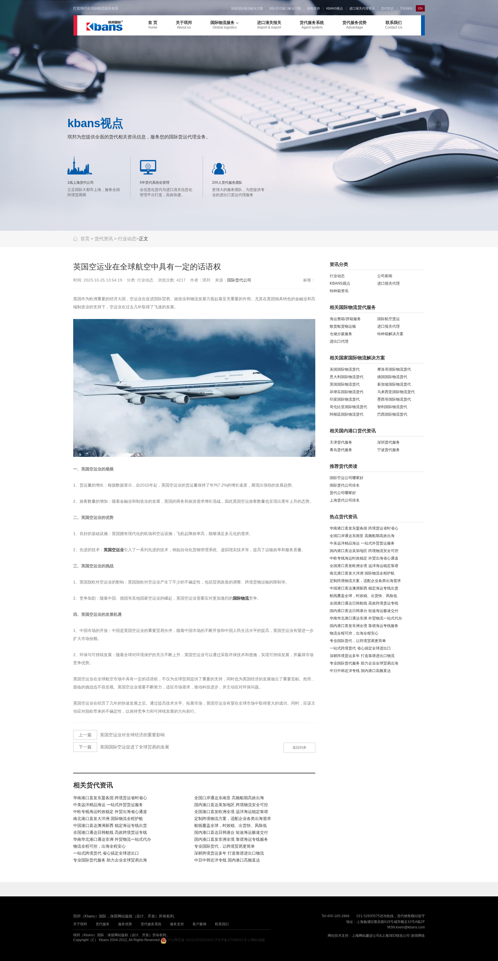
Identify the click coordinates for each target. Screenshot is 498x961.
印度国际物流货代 (345, 399)
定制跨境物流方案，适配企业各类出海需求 (232, 818)
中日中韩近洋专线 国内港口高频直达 (227, 860)
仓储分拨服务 (341, 334)
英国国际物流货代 (345, 384)
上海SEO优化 (392, 936)
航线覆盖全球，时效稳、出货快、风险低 (230, 825)
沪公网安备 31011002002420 (190, 940)
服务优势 (125, 924)
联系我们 (393, 24)
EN (420, 8)
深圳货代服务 (388, 442)
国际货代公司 (239, 280)
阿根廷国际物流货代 (346, 414)
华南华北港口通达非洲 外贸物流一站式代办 (112, 839)
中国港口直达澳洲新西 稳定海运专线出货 (110, 825)
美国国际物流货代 (345, 369)
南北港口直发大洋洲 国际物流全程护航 (108, 818)
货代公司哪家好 (343, 493)
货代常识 (387, 8)
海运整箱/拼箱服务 (345, 319)
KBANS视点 (334, 8)
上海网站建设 (362, 936)
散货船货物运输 (343, 326)
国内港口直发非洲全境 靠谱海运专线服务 (231, 839)
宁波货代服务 (388, 450)
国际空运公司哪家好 (346, 478)
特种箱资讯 (339, 291)
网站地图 (258, 940)
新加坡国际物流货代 (394, 384)
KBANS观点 (340, 283)
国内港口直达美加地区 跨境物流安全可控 (231, 804)
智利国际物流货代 (392, 407)
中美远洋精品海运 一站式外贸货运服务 (108, 804)
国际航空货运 (388, 319)
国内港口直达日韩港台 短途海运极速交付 (231, 832)
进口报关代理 (388, 283)
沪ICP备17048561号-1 (232, 940)
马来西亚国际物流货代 (396, 392)
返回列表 (299, 748)
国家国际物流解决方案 (247, 8)
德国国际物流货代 (392, 377)
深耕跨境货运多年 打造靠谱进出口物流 (229, 853)
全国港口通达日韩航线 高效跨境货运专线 (110, 832)
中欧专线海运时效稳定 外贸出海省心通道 (110, 811)
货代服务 (103, 924)
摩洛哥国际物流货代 (394, 369)
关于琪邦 (184, 24)
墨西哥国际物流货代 (394, 399)
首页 (85, 238)
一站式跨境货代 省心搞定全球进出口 (106, 853)
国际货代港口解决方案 (285, 8)
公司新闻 (384, 276)
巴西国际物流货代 (392, 414)
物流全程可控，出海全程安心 (99, 846)
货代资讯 (104, 238)
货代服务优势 (354, 24)
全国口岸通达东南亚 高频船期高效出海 (229, 797)
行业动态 (127, 238)
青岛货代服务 (341, 450)
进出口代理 (339, 341)
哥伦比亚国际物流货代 (348, 407)
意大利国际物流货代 (346, 377)
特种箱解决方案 (390, 334)
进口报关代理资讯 (362, 8)
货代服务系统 (312, 24)
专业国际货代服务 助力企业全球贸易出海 (110, 860)
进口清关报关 (269, 24)
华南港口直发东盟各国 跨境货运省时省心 (110, 797)
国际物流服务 (223, 24)
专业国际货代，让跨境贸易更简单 (224, 846)
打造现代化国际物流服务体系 (95, 8)
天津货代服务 (341, 442)
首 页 (152, 24)
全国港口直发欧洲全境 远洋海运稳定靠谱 (231, 811)
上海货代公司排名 (345, 500)
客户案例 (199, 924)
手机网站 (406, 8)
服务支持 (313, 8)
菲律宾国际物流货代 (346, 392)
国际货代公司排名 (345, 485)
